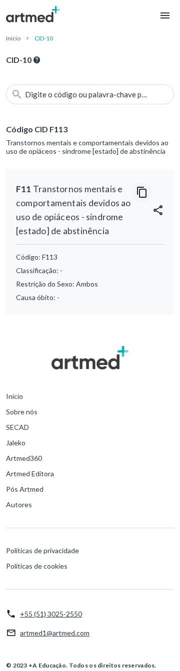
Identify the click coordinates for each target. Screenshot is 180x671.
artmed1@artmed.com (55, 633)
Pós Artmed (25, 489)
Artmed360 (24, 458)
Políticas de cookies (37, 566)
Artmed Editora (30, 473)
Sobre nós (22, 411)
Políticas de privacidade (42, 550)
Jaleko (16, 442)
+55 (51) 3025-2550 (51, 614)
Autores (19, 504)
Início (13, 38)
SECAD (17, 427)
